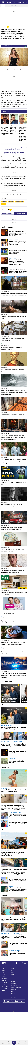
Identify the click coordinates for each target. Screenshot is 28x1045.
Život (3, 974)
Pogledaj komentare (7, 213)
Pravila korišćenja (15, 985)
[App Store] (19, 1001)
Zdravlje (4, 976)
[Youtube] (25, 963)
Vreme (12, 974)
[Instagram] (22, 963)
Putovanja (4, 978)
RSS (12, 991)
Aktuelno (3, 27)
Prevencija (3, 916)
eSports (4, 984)
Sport (3, 970)
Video (12, 968)
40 (6, 239)
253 (6, 268)
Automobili (4, 988)
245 (6, 249)
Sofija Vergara (20, 201)
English (13, 972)
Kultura (4, 980)
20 (6, 258)
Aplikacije (13, 989)
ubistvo (4, 201)
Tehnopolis (4, 986)
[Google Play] (8, 1001)
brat (3, 204)
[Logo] (2, 2)
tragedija (11, 201)
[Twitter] (19, 963)
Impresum (13, 983)
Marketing (13, 981)
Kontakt (13, 993)
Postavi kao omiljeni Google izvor (10, 45)
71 (6, 230)
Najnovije (9, 2)
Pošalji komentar (21, 213)
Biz (3, 972)
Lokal (3, 990)
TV (11, 970)
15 (6, 758)
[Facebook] (16, 963)
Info (3, 968)
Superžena (4, 982)
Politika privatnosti (16, 987)
